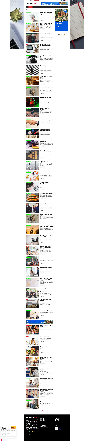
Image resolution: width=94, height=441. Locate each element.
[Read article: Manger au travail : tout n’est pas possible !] (32, 329)
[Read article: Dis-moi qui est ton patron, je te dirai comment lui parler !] (32, 27)
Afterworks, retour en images (44, 427)
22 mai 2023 (42, 25)
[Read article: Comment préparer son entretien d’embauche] (32, 208)
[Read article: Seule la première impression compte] (32, 59)
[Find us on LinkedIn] (61, 0)
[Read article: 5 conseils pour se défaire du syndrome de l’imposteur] (32, 133)
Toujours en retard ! (44, 161)
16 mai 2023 (42, 78)
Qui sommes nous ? (57, 418)
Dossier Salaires (42, 419)
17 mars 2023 (42, 248)
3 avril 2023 (42, 162)
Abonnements (31, 0)
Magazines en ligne (43, 426)
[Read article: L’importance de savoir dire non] (32, 218)
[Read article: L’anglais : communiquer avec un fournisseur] (32, 372)
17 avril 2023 (42, 142)
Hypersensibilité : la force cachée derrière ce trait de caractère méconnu (46, 13)
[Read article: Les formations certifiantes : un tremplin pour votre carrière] (32, 48)
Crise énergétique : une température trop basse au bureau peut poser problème (46, 290)
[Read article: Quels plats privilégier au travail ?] (32, 197)
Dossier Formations (43, 421)
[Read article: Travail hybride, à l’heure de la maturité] (32, 303)
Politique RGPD (57, 420)
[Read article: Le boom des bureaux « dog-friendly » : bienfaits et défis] (32, 250)
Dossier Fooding (42, 420)
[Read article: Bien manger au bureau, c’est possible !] (32, 351)
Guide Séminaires (42, 418)
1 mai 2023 (42, 131)
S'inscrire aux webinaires (43, 425)
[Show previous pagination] (36, 410)
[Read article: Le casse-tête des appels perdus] (32, 314)
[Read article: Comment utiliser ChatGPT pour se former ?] (32, 38)
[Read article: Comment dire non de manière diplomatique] (32, 272)
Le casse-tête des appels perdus (46, 310)
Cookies (56, 421)
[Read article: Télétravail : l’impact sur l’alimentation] (32, 187)
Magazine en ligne (28, 0)
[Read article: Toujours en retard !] (32, 165)
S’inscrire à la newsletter (36, 0)
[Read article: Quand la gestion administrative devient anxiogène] (32, 144)
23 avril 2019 (42, 359)
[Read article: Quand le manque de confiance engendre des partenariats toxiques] (32, 229)
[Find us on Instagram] (65, 0)
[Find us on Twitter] (64, 0)
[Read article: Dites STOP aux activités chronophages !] (32, 112)
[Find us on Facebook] (63, 0)
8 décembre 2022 (42, 301)
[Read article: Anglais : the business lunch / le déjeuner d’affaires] (32, 361)
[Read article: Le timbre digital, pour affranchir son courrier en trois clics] (32, 282)
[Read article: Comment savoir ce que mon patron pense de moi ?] (32, 404)
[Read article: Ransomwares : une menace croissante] (32, 102)
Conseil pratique (29, 23)
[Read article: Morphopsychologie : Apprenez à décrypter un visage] (32, 393)
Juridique (28, 325)
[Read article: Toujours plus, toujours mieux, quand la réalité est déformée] (32, 155)
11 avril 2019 (42, 370)
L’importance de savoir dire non (46, 214)
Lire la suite (43, 20)
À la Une (28, 246)
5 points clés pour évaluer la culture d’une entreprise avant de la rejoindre (46, 67)
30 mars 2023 (42, 215)
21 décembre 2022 (43, 280)
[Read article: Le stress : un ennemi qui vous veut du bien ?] (32, 91)
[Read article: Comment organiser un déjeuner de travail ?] (32, 176)
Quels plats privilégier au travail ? (46, 193)
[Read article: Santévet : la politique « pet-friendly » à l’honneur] (32, 240)
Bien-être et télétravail (44, 336)
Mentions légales (57, 419)
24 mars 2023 (42, 227)
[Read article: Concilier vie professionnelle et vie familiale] (32, 261)
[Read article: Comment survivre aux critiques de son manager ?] (32, 383)
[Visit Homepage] (31, 3)
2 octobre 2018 (42, 391)
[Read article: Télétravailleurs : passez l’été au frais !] (32, 80)
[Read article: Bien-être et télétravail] (32, 340)
